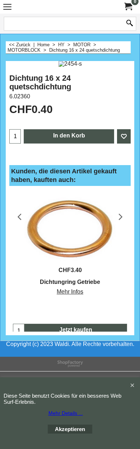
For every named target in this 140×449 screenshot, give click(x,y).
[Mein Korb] (127, 6)
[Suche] (129, 24)
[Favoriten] (124, 136)
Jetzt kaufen (75, 330)
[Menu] (7, 8)
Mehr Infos (70, 292)
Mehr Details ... (65, 413)
